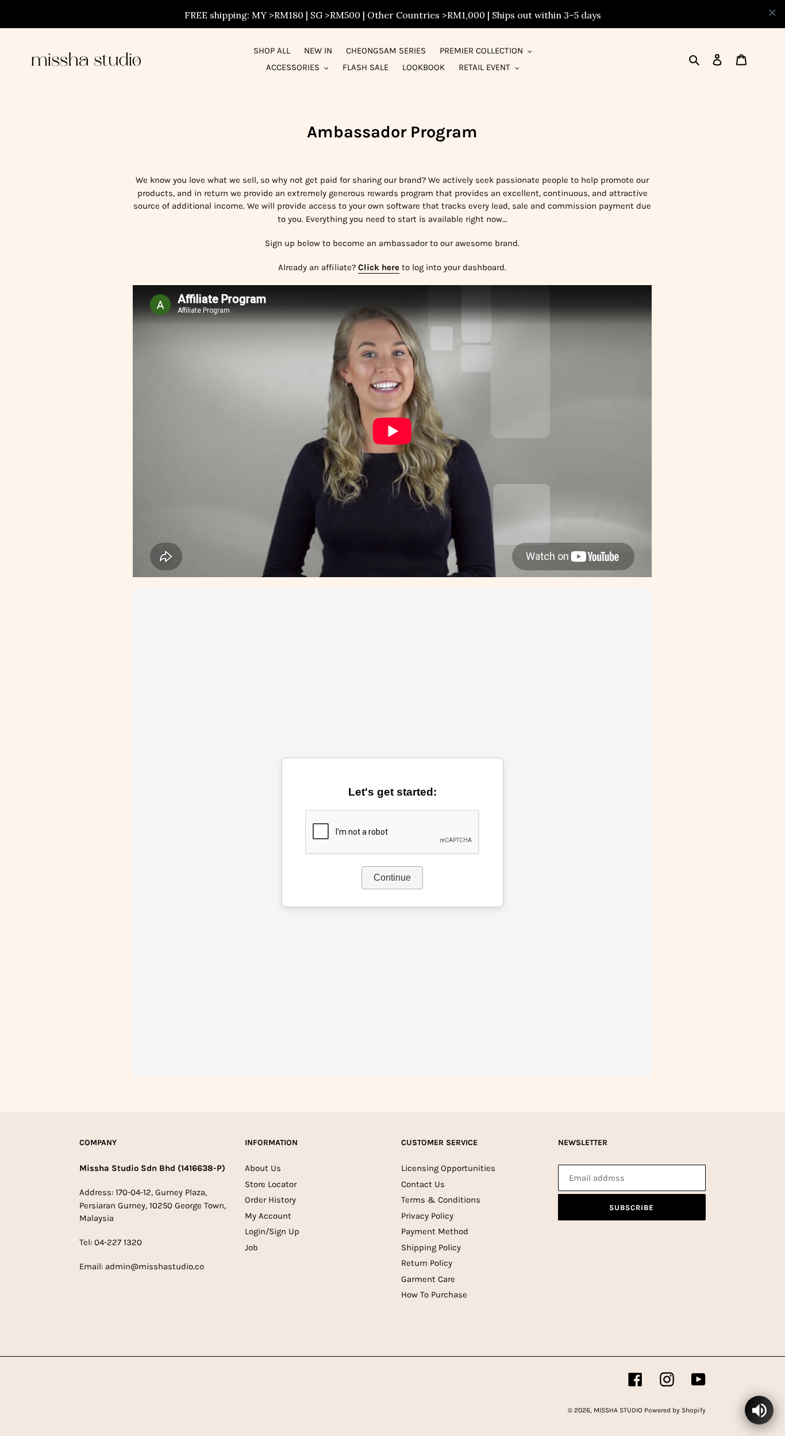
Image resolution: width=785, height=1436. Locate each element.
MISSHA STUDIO (619, 1410)
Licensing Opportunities (448, 1168)
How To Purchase (434, 1294)
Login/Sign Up (272, 1231)
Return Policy (426, 1263)
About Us (263, 1168)
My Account (268, 1216)
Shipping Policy (431, 1247)
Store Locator (271, 1184)
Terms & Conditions (440, 1200)
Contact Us (423, 1184)
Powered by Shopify (675, 1410)
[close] (772, 12)
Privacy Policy (427, 1216)
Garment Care (428, 1279)
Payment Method (434, 1231)
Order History (270, 1200)
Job (251, 1247)
